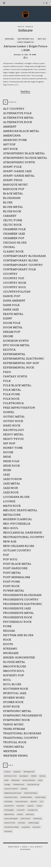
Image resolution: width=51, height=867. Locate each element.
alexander (17, 772)
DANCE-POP (11, 296)
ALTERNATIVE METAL (18, 118)
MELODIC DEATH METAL (20, 510)
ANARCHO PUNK (15, 140)
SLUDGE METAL (14, 662)
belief (6, 780)
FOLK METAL (12, 390)
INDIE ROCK (11, 466)
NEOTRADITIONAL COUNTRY (23, 537)
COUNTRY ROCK (14, 283)
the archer (36, 827)
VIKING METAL (13, 747)
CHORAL (9, 247)
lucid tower (20, 806)
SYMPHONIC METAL (17, 711)
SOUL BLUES (12, 684)
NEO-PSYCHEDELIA (16, 524)
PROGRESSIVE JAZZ (17, 608)
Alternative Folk (29, 772)
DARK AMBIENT (14, 301)
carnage (7, 784)
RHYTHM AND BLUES (18, 635)
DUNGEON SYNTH (16, 341)
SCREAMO (10, 648)
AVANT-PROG (13, 180)
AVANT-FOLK (12, 167)
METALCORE (12, 515)
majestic (30, 806)
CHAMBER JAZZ (14, 234)
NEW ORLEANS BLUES (18, 546)
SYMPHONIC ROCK (16, 720)
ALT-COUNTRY (14, 109)
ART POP (9, 144)
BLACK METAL (13, 193)
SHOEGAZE (11, 653)
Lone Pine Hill (8, 806)
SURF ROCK (11, 706)
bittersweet (15, 780)
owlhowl (20, 814)
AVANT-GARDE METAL (19, 176)
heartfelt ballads (26, 797)
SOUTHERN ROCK (15, 689)
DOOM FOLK (11, 323)
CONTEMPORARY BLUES (20, 260)
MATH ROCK (12, 506)
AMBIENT (9, 127)
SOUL (7, 680)
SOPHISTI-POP (13, 675)
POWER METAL (13, 590)
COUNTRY (10, 274)
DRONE (8, 336)
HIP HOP (9, 443)
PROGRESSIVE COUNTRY (21, 599)
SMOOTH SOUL (14, 671)
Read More (25, 91)
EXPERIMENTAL (14, 354)
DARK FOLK (11, 305)
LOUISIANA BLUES (16, 497)
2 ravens (7, 772)
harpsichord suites (10, 797)
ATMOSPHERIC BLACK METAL (24, 153)
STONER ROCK (13, 702)
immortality (8, 801)
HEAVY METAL (13, 434)
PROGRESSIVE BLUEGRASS (22, 595)
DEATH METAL (13, 314)
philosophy (30, 814)
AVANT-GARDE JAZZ (17, 171)
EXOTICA (9, 350)
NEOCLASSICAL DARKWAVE (22, 533)
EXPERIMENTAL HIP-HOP (21, 363)
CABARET (9, 216)
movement (20, 810)
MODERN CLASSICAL (17, 519)
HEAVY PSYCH (13, 439)
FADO (7, 372)
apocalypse (24, 776)
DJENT (7, 318)
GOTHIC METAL (14, 417)
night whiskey (9, 814)
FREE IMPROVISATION (19, 408)
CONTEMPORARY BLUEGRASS (24, 256)
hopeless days (40, 797)
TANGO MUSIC (13, 724)
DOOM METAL (13, 327)
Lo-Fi (41, 801)
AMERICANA (9, 39)
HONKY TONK (13, 448)
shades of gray (33, 823)
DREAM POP (11, 332)
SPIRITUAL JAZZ (14, 693)
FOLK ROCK (11, 399)
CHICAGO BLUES (15, 243)
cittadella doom (18, 784)
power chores (25, 818)
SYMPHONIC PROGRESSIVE (22, 715)
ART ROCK (10, 149)
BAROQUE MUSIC (15, 185)
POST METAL (12, 573)
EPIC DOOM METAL (16, 345)
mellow (39, 806)
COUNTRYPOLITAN (16, 292)
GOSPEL (8, 412)
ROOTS (8, 644)
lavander (34, 801)
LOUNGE (9, 501)
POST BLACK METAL (17, 564)
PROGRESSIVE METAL (18, 613)
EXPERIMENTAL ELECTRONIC (23, 359)
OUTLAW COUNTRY (17, 550)
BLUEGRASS (11, 198)
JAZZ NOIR (10, 488)
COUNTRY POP (13, 278)
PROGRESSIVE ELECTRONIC (22, 604)
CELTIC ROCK (12, 225)
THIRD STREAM (14, 729)
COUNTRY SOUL (14, 287)
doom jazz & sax (33, 784)
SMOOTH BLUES (14, 666)
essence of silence (11, 789)
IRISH (7, 470)
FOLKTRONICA (13, 403)
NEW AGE (9, 541)
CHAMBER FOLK (14, 229)
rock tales (21, 823)
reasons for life (9, 823)
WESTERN (10, 751)
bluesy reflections (29, 780)
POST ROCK (11, 586)
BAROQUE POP (13, 189)
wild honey (8, 831)
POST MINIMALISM (16, 577)
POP (6, 555)
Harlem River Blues (30, 793)
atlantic (33, 776)
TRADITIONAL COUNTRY (20, 738)
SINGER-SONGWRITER (25, 42)
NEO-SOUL (10, 528)
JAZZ (6, 475)
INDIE (7, 457)
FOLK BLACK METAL (17, 385)
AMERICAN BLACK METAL (21, 131)
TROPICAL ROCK (14, 742)
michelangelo (9, 810)
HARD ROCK (11, 425)
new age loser (32, 810)
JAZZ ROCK (11, 492)
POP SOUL (10, 559)
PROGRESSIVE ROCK (17, 617)
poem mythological (11, 818)
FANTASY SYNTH (15, 376)
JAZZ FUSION (12, 479)
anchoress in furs (10, 776)
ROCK (7, 640)
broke (40, 780)
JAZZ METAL (11, 483)
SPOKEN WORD (14, 698)
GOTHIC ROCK (13, 421)
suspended (26, 827)
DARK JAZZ (11, 309)
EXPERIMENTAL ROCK (18, 367)
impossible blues (21, 801)
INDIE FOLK (42, 39)
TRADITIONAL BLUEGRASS (22, 733)
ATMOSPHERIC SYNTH (19, 162)
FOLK (7, 381)
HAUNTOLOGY (13, 430)
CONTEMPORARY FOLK (25, 39)
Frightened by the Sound (12, 793)
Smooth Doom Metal (11, 827)
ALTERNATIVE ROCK (17, 122)
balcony (42, 776)
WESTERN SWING (15, 756)
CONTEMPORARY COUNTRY (23, 265)
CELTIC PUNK (12, 220)
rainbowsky (37, 818)
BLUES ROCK (12, 211)
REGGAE (9, 631)
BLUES (8, 202)
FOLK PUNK (11, 394)
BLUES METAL (13, 207)
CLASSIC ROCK (13, 251)
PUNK (7, 626)
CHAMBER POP (13, 238)
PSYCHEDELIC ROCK (17, 622)
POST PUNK (11, 582)
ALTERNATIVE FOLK (17, 113)
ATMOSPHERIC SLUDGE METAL (25, 158)
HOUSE (8, 452)
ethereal (24, 789)
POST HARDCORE (15, 568)
